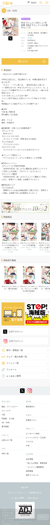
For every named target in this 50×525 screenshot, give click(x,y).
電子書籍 (5, 426)
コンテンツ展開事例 (35, 467)
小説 (3, 415)
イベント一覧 (12, 363)
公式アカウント (16, 331)
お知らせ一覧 (7, 440)
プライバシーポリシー (17, 493)
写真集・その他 (8, 419)
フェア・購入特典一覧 (16, 357)
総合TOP (24, 487)
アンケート (11, 369)
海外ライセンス (32, 475)
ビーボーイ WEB (32, 434)
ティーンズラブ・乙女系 (36, 438)
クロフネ (29, 442)
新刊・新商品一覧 (14, 350)
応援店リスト (31, 420)
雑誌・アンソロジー (10, 407)
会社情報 (29, 459)
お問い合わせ (32, 498)
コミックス (6, 411)
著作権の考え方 (35, 493)
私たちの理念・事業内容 (37, 463)
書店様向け (30, 407)
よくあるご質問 (13, 376)
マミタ (29, 38)
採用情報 (29, 471)
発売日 (33, 3)
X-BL (28, 446)
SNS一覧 (5, 454)
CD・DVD (6, 422)
